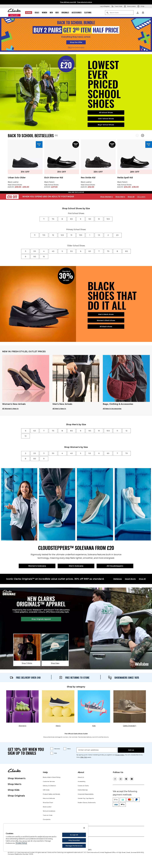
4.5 (53, 251)
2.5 (117, 235)
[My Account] (137, 12)
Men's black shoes (106, 314)
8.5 (71, 219)
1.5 (99, 235)
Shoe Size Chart (48, 802)
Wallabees (117, 579)
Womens (57, 748)
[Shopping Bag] (143, 12)
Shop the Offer (76, 42)
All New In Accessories (112, 409)
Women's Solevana (37, 566)
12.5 (62, 235)
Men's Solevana (76, 566)
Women (44, 12)
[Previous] (137, 135)
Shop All (131, 197)
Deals (37, 12)
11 (34, 235)
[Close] (84, 827)
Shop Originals (16, 795)
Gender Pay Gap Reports (86, 798)
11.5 (44, 235)
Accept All (74, 835)
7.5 (53, 219)
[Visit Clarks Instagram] (120, 779)
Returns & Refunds (49, 798)
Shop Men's (120, 197)
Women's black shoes (106, 320)
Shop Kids (13, 790)
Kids (57, 12)
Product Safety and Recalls (51, 794)
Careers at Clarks (83, 785)
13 (71, 235)
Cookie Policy (21, 843)
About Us (81, 777)
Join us (131, 750)
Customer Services (49, 781)
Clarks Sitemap (83, 790)
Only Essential (74, 840)
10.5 (108, 219)
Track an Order (48, 815)
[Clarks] (14, 13)
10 (99, 219)
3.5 (34, 251)
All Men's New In (59, 409)
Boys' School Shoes (106, 125)
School (28, 12)
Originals (65, 12)
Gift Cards (46, 790)
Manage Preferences (74, 846)
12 (53, 235)
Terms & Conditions (49, 811)
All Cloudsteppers (115, 566)
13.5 (80, 235)
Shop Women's (106, 197)
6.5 (90, 251)
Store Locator (47, 807)
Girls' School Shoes (106, 119)
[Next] (142, 135)
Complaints (46, 819)
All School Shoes (106, 113)
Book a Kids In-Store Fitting (51, 777)
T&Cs (70, 47)
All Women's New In (10, 409)
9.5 (90, 219)
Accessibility (81, 781)
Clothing (87, 12)
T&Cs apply (141, 197)
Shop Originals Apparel (41, 619)
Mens (69, 748)
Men (51, 12)
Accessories (77, 12)
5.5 (71, 251)
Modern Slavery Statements (86, 802)
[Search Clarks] (119, 12)
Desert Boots (130, 579)
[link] (25, 165)
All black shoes (106, 327)
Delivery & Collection (49, 785)
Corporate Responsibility (86, 794)
